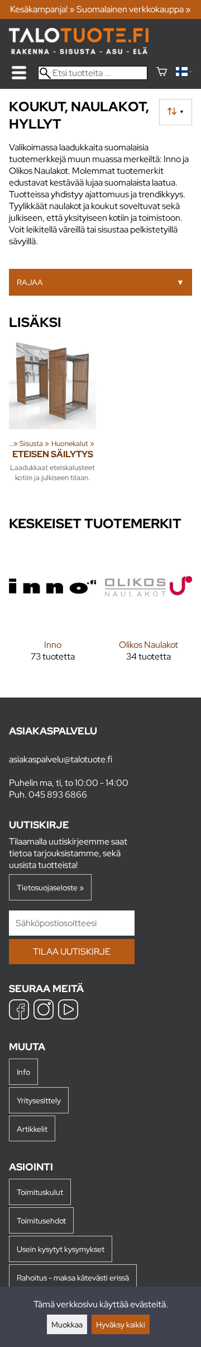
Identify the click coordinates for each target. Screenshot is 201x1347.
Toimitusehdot (41, 1220)
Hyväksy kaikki (120, 1324)
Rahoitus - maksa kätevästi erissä (73, 1277)
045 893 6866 (57, 794)
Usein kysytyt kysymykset (60, 1249)
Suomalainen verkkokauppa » (133, 9)
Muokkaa (67, 1324)
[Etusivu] (79, 51)
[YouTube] (68, 1010)
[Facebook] (19, 1010)
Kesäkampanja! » (42, 9)
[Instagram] (44, 1010)
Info (23, 1071)
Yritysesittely (39, 1100)
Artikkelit (32, 1128)
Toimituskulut (40, 1192)
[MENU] (19, 72)
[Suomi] (184, 73)
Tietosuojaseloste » (50, 887)
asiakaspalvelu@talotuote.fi (60, 759)
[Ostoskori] (161, 73)
